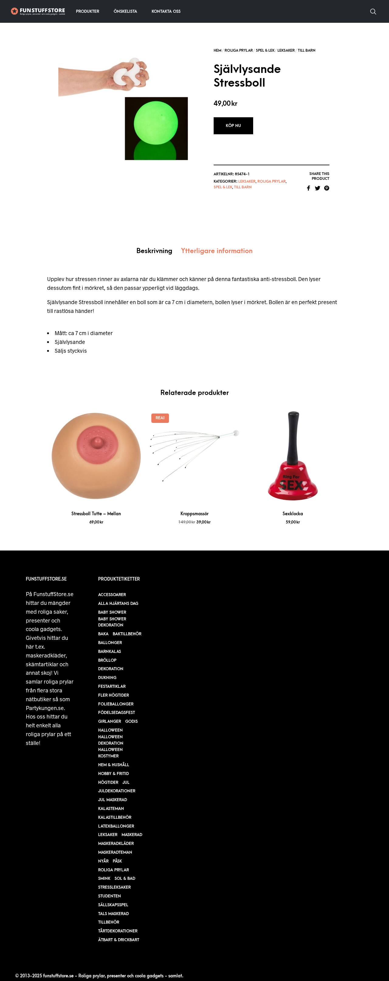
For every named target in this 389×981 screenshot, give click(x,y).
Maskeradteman (115, 852)
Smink (104, 878)
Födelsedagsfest (116, 712)
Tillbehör (108, 922)
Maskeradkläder (116, 843)
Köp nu (233, 125)
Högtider (108, 782)
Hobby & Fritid (113, 773)
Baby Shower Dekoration (112, 622)
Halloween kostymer (110, 752)
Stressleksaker (114, 887)
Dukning (107, 677)
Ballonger (110, 642)
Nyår (103, 861)
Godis (131, 721)
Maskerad (132, 834)
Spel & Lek (265, 50)
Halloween (110, 730)
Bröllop (107, 660)
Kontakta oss (166, 11)
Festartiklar (112, 686)
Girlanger (109, 721)
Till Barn (306, 50)
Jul (125, 782)
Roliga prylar (113, 870)
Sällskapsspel (113, 905)
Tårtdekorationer (117, 931)
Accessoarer (112, 594)
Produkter (87, 11)
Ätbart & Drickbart (118, 940)
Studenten (109, 896)
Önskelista (125, 11)
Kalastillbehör (114, 817)
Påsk (117, 861)
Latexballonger (116, 826)
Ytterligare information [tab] (217, 251)
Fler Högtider (113, 695)
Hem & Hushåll (113, 765)
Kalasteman (111, 808)
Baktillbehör (127, 634)
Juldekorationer (116, 791)
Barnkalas (109, 651)
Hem (218, 50)
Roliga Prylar (239, 50)
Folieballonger (115, 704)
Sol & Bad (125, 878)
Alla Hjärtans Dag (118, 603)
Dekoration (110, 669)
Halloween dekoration (110, 740)
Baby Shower (112, 612)
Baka (103, 634)
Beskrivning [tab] (154, 251)
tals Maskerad (113, 913)
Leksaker (286, 50)
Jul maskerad (112, 799)
